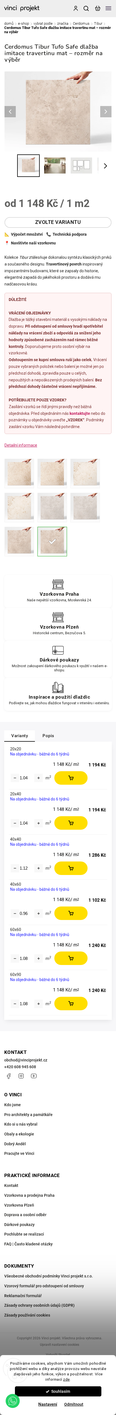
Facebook (8, 1076)
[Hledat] (86, 8)
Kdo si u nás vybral (20, 1124)
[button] (13, 1401)
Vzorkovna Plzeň (19, 1205)
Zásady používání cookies (27, 1315)
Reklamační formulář (23, 1295)
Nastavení (47, 1404)
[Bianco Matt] (85, 473)
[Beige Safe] (52, 473)
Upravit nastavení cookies (59, 1345)
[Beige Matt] (19, 473)
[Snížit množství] (15, 778)
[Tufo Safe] (52, 541)
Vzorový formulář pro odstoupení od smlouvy (44, 1286)
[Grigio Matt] (52, 507)
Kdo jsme (12, 1105)
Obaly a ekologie (19, 1134)
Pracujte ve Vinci (19, 1153)
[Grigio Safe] (85, 507)
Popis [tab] (48, 735)
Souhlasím (60, 1391)
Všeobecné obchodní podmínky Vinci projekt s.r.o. (48, 1276)
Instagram (21, 1076)
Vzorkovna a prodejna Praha (29, 1195)
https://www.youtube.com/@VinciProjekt (34, 1076)
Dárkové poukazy (19, 1224)
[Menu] (108, 8)
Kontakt (11, 1185)
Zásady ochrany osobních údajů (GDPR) (39, 1305)
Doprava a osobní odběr (25, 1214)
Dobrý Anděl (15, 1144)
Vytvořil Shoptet (58, 1355)
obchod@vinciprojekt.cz (25, 1060)
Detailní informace (21, 445)
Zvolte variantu (58, 222)
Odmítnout (73, 1404)
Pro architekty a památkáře (28, 1114)
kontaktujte (80, 413)
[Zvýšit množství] (38, 778)
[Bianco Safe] (19, 507)
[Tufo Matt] (19, 541)
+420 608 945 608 (20, 1067)
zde (66, 1379)
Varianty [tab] (19, 735)
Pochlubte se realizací (24, 1234)
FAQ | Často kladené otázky (28, 1244)
